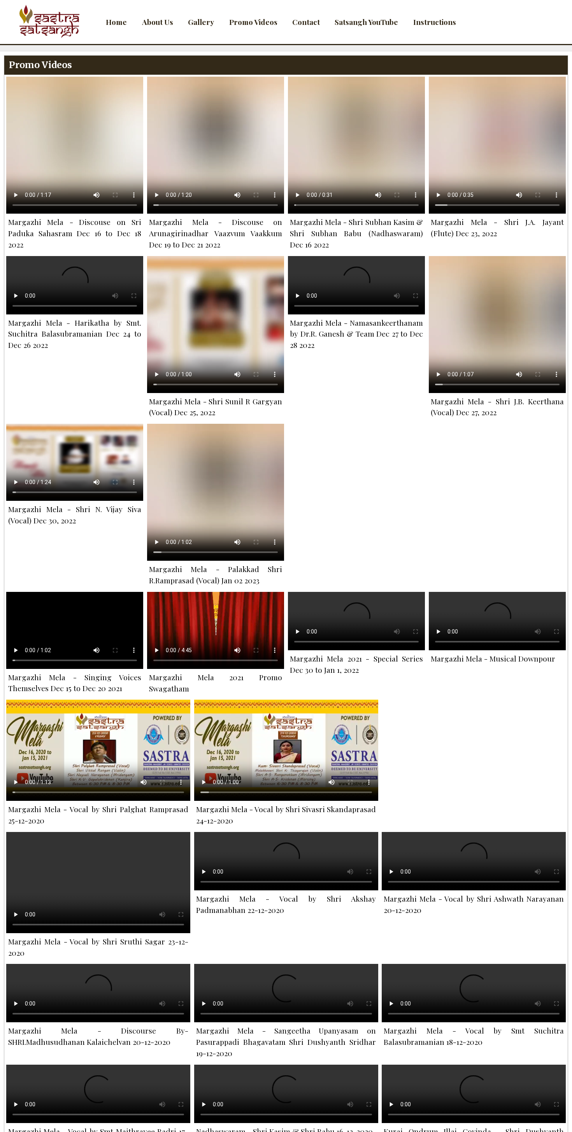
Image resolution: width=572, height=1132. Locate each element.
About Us (157, 22)
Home (116, 22)
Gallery (201, 22)
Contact (306, 22)
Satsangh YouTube (366, 22)
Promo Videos (253, 22)
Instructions (434, 22)
